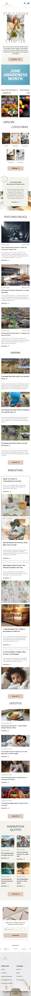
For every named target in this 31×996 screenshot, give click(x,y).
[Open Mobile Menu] (28, 3)
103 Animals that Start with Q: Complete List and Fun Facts (15, 411)
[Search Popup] (25, 3)
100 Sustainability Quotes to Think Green (22, 881)
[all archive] (7, 841)
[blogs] (15, 232)
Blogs (17, 973)
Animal (3, 969)
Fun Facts (4, 973)
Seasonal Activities (6, 980)
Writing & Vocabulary (6, 983)
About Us (18, 969)
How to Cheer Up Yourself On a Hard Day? (23, 854)
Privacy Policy (20, 980)
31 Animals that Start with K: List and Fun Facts (15, 378)
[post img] (15, 715)
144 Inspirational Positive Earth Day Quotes (7, 881)
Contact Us (19, 976)
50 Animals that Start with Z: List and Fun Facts (14, 444)
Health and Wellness (6, 976)
